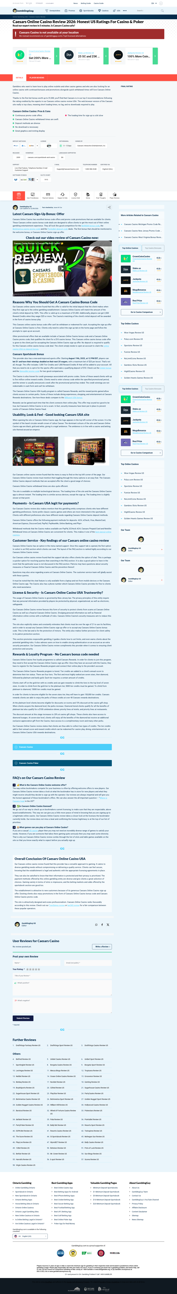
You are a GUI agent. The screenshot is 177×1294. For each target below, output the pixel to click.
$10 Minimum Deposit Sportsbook (106, 1200)
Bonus (19, 198)
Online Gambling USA (20, 17)
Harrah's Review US (23, 1159)
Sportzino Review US (133, 345)
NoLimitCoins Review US (135, 358)
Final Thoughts (101, 198)
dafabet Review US (23, 1119)
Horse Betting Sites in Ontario (27, 1204)
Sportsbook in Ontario (24, 1192)
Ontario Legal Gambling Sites (27, 1212)
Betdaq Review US (23, 1082)
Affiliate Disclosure (139, 1208)
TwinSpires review (57, 905)
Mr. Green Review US (58, 1154)
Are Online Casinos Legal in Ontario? (29, 1224)
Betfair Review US (23, 1154)
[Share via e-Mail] (90, 924)
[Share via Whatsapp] (96, 924)
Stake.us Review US (86, 53)
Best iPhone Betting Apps (64, 1196)
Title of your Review (22, 976)
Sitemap (135, 1216)
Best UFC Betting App (62, 1212)
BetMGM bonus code (91, 226)
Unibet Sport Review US (94, 1059)
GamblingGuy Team (140, 1192)
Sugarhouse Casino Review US (97, 1088)
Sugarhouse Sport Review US (27, 1093)
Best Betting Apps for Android (66, 1192)
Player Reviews (114, 198)
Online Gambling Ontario (25, 1188)
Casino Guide (99, 3)
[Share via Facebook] (102, 924)
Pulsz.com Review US (133, 339)
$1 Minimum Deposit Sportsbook (106, 1192)
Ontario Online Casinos (24, 1208)
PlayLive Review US (23, 1142)
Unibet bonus (105, 368)
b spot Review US (57, 1159)
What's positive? (23, 983)
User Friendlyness (32, 198)
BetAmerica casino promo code (26, 229)
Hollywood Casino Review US (96, 1105)
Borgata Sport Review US (95, 1065)
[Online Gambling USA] (28, 10)
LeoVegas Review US (24, 1071)
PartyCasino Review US (94, 1093)
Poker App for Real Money (64, 1224)
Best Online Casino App (63, 1188)
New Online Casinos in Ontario (27, 1216)
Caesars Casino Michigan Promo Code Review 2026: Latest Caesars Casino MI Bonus (143, 224)
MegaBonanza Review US (142, 292)
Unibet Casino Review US (60, 1059)
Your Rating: (19, 969)
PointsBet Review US (93, 1119)
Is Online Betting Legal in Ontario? (28, 1220)
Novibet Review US (57, 1082)
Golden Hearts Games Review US (138, 378)
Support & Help (62, 198)
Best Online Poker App (63, 1220)
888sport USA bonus (73, 397)
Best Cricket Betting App (64, 1200)
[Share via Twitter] (108, 924)
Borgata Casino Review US (61, 1065)
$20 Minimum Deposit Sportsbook (106, 1204)
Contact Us (136, 1196)
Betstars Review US (58, 1148)
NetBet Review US (23, 1076)
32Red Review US (57, 1088)
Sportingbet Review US (25, 1065)
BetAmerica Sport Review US (61, 1099)
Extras (88, 198)
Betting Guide (86, 3)
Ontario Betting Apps (23, 1200)
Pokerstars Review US (93, 1111)
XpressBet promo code (29, 371)
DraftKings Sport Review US (61, 1045)
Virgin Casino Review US (25, 1165)
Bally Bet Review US (58, 1125)
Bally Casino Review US (94, 1142)
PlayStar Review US (58, 1093)
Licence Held (75, 198)
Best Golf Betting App (62, 1216)
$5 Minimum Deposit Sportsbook (106, 1196)
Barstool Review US (23, 1111)
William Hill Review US (59, 1105)
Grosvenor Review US (93, 1076)
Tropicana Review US (93, 1071)
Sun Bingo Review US (93, 1154)
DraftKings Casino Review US (96, 1045)
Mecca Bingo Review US (59, 1071)
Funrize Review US (132, 352)
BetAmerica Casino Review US (28, 1099)
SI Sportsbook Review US (60, 1137)
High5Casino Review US (134, 371)
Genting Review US (92, 1082)
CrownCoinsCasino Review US (142, 260)
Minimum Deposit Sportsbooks (105, 1188)
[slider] (33, 969)
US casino (33, 831)
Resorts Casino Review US (60, 1131)
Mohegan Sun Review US (94, 1137)
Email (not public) (73, 963)
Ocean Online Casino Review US (63, 1076)
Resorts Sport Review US (94, 1125)
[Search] (147, 11)
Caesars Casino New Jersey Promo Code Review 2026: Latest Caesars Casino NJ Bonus (143, 231)
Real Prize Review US (140, 303)
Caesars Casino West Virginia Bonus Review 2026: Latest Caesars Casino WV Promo (143, 237)
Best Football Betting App (64, 1208)
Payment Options (48, 198)
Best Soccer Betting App (63, 1204)
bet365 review (73, 905)
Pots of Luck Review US (94, 1148)
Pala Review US (56, 1119)
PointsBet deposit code (58, 229)
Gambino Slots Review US (135, 365)
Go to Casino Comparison (142, 312)
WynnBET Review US (58, 1142)
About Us (135, 1188)
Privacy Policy (137, 1204)
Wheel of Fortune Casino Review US (63, 1112)
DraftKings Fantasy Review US (28, 1045)
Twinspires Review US (93, 1131)
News (75, 3)
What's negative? (23, 1000)
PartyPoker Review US (25, 1125)
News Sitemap (137, 1220)
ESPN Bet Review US (24, 1131)
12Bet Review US (22, 1148)
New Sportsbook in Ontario (26, 1196)
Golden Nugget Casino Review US (29, 1105)
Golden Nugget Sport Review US (97, 1099)
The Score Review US (24, 1137)
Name (17, 963)
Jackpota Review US (135, 53)
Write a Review (101, 946)
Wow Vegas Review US (134, 332)
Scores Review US (92, 1159)
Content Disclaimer (139, 1212)
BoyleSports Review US (25, 1088)
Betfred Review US (23, 1059)
